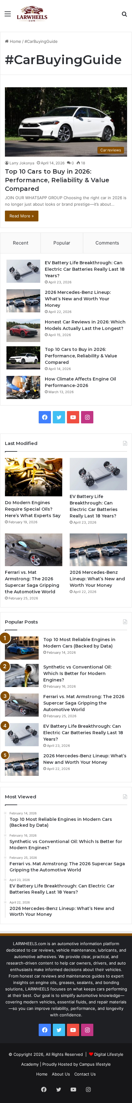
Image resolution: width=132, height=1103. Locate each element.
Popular (61, 243)
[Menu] (8, 16)
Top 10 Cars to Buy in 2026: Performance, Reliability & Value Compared (57, 180)
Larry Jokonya (22, 163)
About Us (61, 1074)
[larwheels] (32, 13)
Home (15, 41)
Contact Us (85, 1074)
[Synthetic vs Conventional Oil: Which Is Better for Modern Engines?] (22, 675)
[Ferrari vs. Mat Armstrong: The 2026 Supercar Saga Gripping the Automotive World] (33, 549)
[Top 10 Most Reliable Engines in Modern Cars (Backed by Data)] (22, 648)
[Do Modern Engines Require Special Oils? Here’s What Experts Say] (33, 477)
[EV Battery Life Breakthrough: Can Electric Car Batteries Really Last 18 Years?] (23, 271)
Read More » (22, 215)
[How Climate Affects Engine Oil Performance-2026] (23, 387)
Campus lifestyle (95, 1064)
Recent (20, 243)
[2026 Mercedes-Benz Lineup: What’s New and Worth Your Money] (23, 300)
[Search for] (124, 16)
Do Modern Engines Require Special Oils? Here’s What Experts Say (32, 509)
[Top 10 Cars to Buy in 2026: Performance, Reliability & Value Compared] (23, 357)
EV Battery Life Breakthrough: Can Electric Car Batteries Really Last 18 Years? (85, 269)
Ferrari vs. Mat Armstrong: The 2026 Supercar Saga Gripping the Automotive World (83, 703)
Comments (107, 243)
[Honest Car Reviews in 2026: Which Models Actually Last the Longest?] (23, 330)
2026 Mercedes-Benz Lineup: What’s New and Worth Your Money (78, 299)
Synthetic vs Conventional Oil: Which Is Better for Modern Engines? (77, 673)
